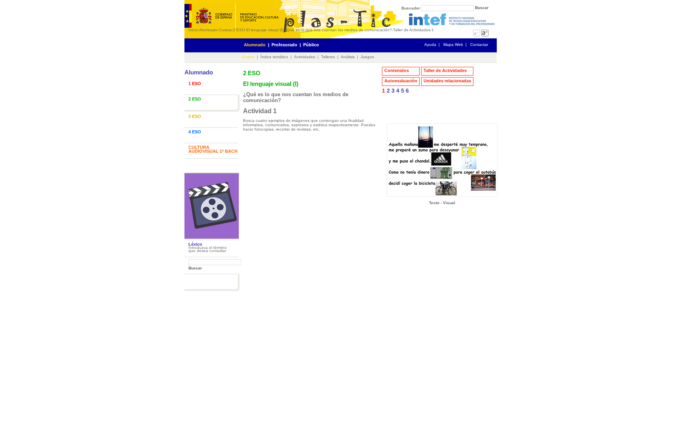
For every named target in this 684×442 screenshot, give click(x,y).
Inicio (193, 30)
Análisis (348, 57)
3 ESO (194, 116)
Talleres (328, 57)
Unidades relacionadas (447, 80)
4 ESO (194, 131)
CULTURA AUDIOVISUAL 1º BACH (213, 149)
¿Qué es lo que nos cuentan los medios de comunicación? (338, 30)
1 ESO (194, 83)
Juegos (367, 57)
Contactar (479, 44)
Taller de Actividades (411, 30)
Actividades (304, 57)
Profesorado (284, 44)
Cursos (225, 30)
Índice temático (274, 57)
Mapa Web (453, 44)
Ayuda (430, 44)
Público (311, 44)
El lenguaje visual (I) (264, 30)
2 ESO (239, 30)
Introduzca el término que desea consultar (207, 249)
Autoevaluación (400, 80)
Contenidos (396, 70)
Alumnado (208, 30)
